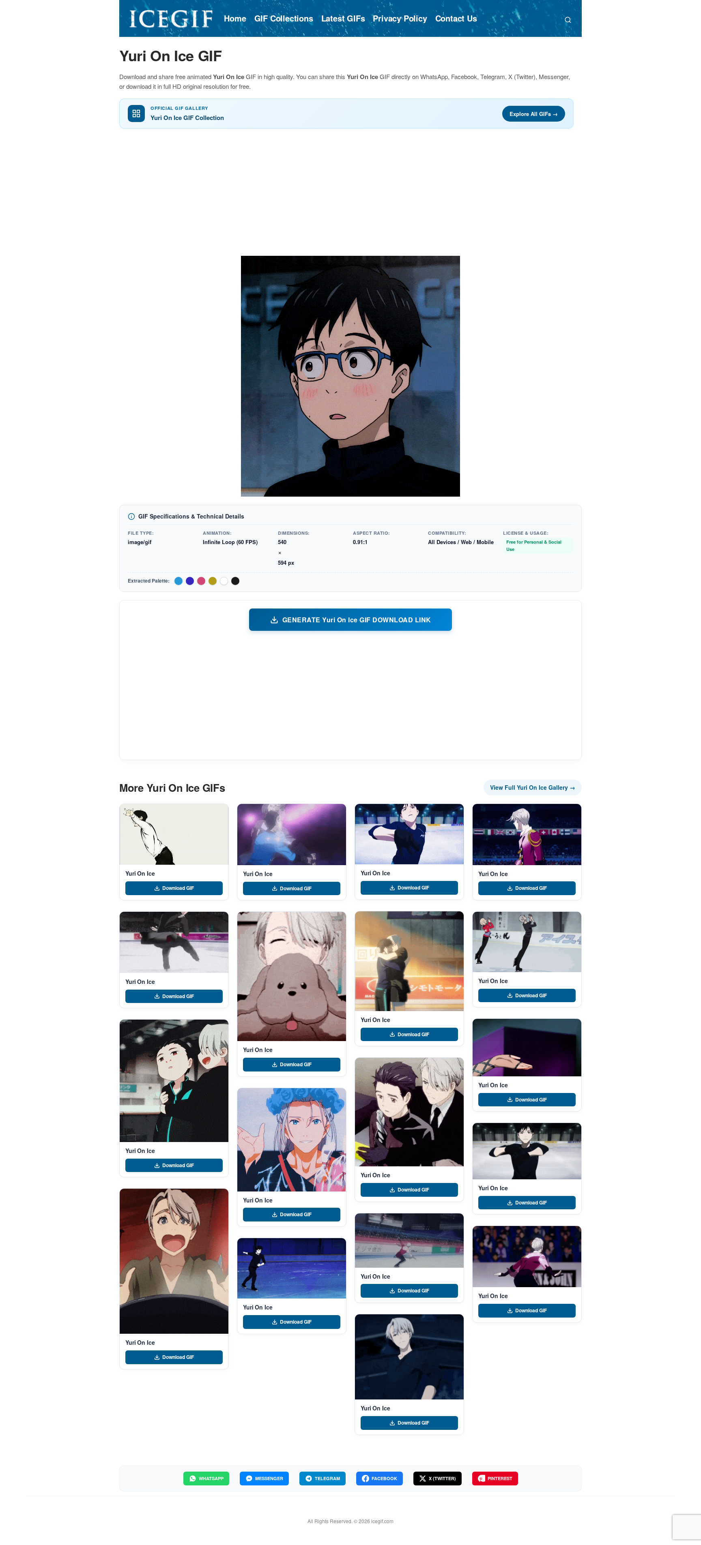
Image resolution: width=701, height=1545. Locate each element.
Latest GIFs (343, 18)
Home (235, 18)
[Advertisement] (350, 195)
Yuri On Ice (140, 873)
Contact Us (456, 18)
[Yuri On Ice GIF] (174, 834)
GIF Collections (283, 18)
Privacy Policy (400, 18)
